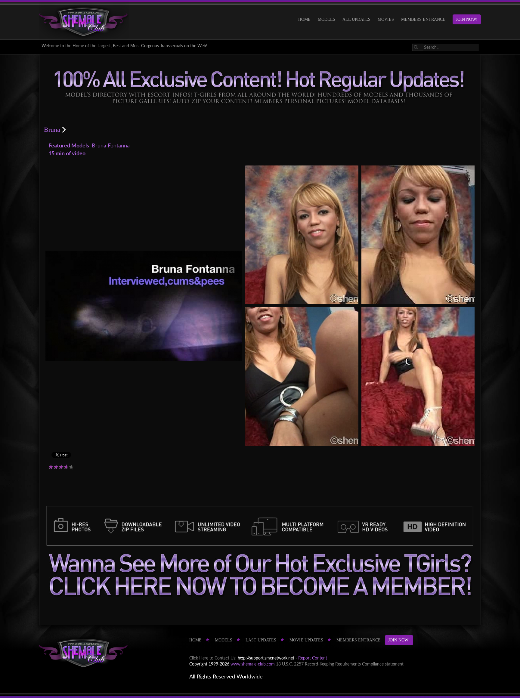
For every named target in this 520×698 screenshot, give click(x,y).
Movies (386, 19)
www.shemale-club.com (253, 664)
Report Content (312, 658)
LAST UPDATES (261, 640)
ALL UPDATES (356, 19)
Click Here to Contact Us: (213, 658)
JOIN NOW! (467, 19)
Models (326, 19)
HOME (304, 19)
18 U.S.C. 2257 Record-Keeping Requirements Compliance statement (340, 664)
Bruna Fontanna (111, 146)
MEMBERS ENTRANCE (423, 19)
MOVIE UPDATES (306, 640)
